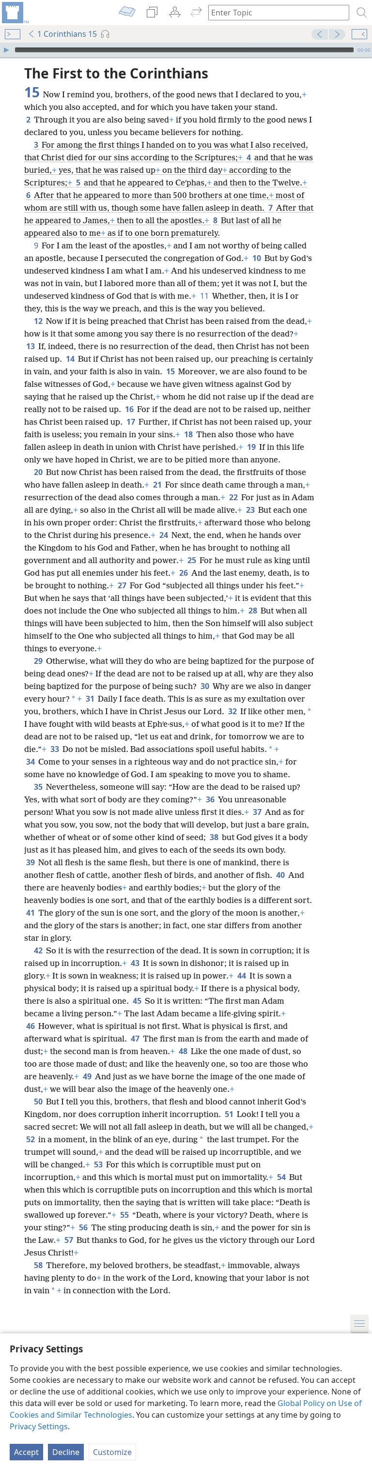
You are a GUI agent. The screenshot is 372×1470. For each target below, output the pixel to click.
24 (164, 535)
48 (184, 1051)
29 (39, 661)
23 (251, 510)
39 (31, 862)
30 (206, 686)
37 (258, 812)
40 (281, 875)
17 (131, 421)
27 (123, 585)
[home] (14, 12)
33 (55, 749)
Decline (65, 1452)
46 (31, 1026)
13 (31, 346)
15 (171, 371)
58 (39, 1265)
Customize (112, 1452)
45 (138, 1000)
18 (189, 434)
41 (31, 912)
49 (88, 1076)
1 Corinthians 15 (67, 34)
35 (39, 786)
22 (234, 497)
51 (230, 1114)
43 (136, 963)
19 (252, 447)
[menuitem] (14, 12)
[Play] (6, 50)
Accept (26, 1452)
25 (192, 560)
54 (282, 1177)
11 (205, 296)
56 (84, 1227)
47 (136, 1038)
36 (211, 799)
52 (31, 1139)
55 (125, 1215)
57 (69, 1240)
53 (99, 1164)
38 (215, 837)
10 (257, 258)
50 (39, 1101)
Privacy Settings (39, 1426)
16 (130, 409)
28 (253, 610)
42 (39, 950)
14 (71, 358)
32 (233, 711)
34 (31, 761)
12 (39, 321)
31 (91, 698)
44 (242, 975)
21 (158, 484)
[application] (186, 50)
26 (184, 572)
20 (39, 472)
